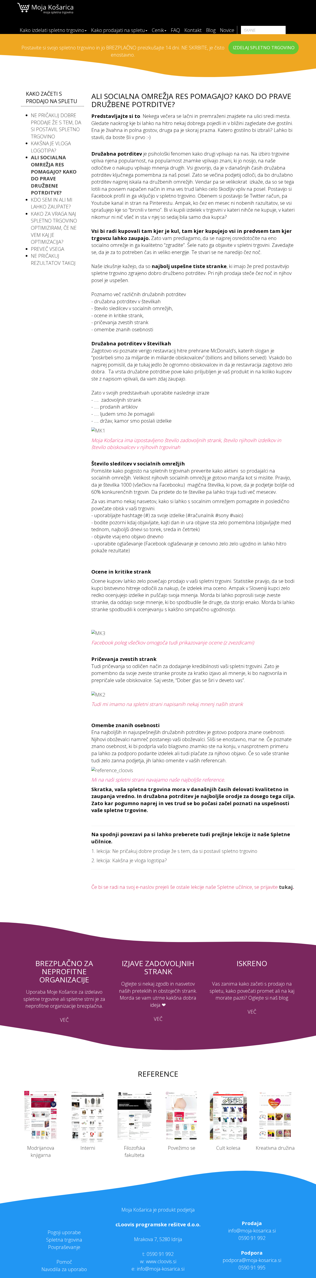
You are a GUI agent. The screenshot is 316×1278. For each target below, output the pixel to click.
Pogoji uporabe (64, 1232)
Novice (227, 30)
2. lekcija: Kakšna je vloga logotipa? (129, 860)
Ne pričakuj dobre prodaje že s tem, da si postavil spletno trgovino (56, 126)
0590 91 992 (160, 1254)
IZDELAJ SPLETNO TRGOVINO (264, 47)
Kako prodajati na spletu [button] (118, 30)
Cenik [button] (158, 30)
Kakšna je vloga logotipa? (51, 147)
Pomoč (64, 1262)
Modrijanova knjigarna (40, 1151)
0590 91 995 (251, 1267)
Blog (211, 30)
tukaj (286, 887)
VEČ (64, 1020)
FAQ (175, 30)
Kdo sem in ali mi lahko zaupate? (51, 203)
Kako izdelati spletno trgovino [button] (52, 30)
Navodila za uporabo (64, 1269)
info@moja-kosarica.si (252, 1230)
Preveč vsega (47, 249)
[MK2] (98, 694)
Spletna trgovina (64, 1239)
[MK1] (98, 430)
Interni (87, 1148)
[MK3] (98, 632)
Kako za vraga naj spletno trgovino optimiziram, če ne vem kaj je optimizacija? (54, 227)
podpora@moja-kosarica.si (252, 1260)
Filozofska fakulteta (134, 1151)
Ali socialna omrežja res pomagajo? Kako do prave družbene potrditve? (54, 175)
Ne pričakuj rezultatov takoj (53, 259)
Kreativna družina (275, 1148)
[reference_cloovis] (112, 770)
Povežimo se (181, 1148)
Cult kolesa (228, 1148)
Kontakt (193, 30)
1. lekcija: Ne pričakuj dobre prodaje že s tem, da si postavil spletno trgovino (174, 851)
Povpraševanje (64, 1247)
